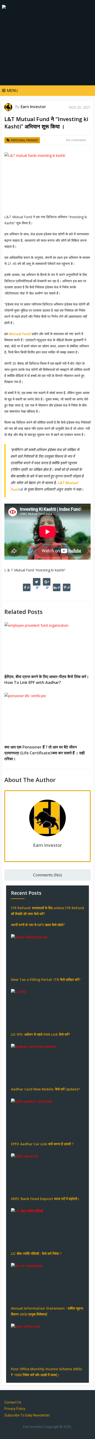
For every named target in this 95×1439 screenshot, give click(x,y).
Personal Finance (24, 140)
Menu (12, 90)
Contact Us (12, 1402)
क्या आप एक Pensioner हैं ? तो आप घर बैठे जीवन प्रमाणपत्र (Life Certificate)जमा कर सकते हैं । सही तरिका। (44, 752)
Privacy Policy (14, 1409)
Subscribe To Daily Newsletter (27, 1415)
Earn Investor (33, 106)
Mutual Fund (19, 333)
